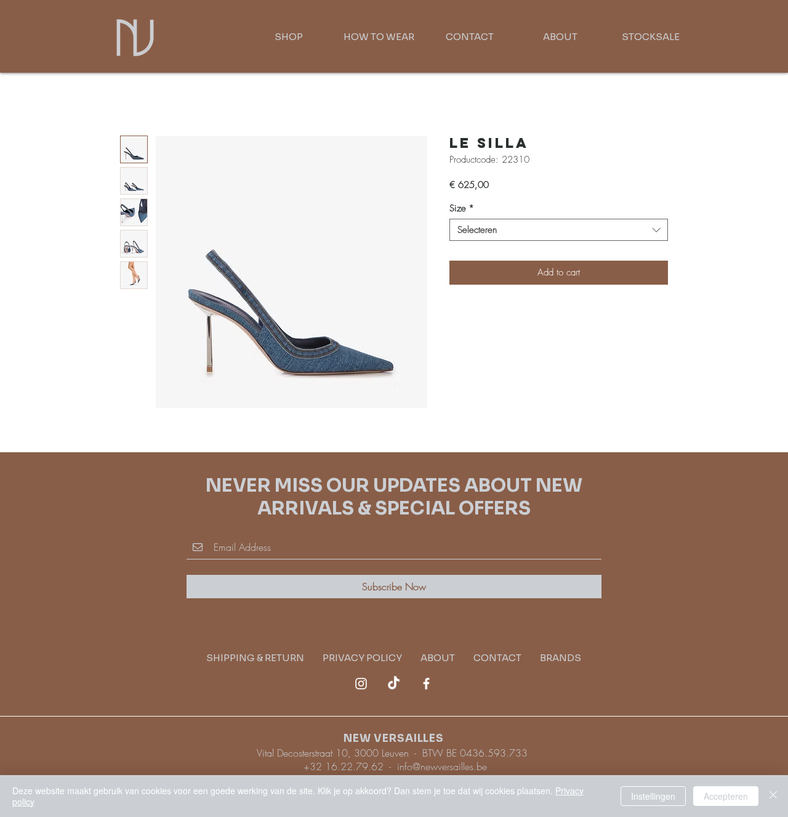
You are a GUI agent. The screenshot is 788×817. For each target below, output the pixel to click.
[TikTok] (393, 683)
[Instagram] (361, 683)
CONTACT (497, 658)
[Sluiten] (773, 796)
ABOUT (437, 658)
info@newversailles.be (442, 766)
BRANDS (560, 658)
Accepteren (726, 796)
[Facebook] (426, 683)
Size (461, 208)
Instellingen (653, 796)
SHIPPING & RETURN (264, 658)
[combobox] (558, 230)
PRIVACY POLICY (371, 658)
